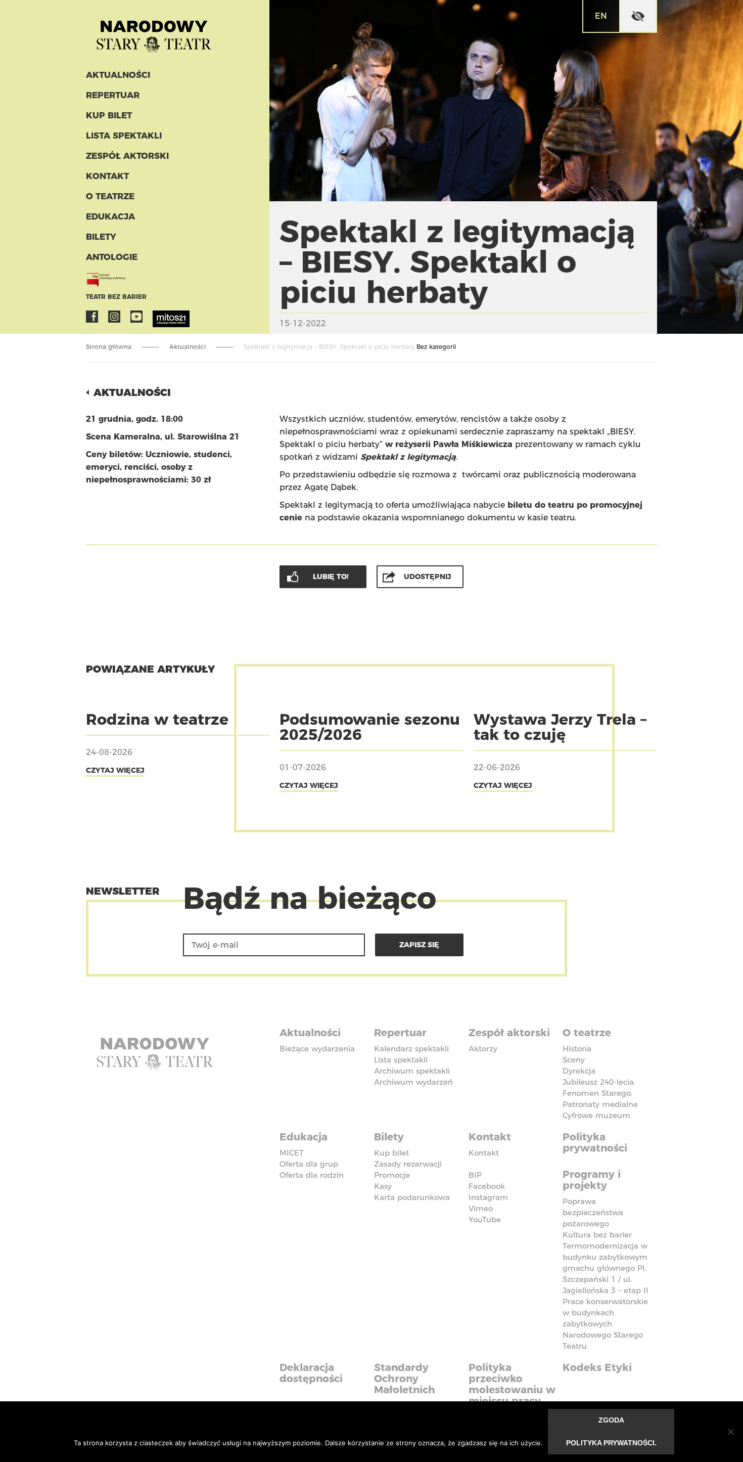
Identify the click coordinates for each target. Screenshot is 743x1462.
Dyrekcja (579, 1071)
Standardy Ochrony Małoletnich (404, 1378)
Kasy (383, 1186)
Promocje (392, 1175)
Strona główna (108, 346)
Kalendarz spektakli (411, 1048)
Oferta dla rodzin (312, 1175)
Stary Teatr (153, 32)
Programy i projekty (592, 1180)
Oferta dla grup (309, 1164)
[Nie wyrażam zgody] (730, 1432)
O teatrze (110, 196)
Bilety (101, 237)
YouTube (136, 317)
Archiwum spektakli (412, 1071)
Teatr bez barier (116, 296)
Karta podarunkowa (412, 1197)
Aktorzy (483, 1048)
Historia (577, 1048)
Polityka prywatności (595, 1142)
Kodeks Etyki (597, 1367)
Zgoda (611, 1420)
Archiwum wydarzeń (413, 1082)
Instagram (114, 317)
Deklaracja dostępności (311, 1373)
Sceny (574, 1060)
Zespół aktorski (127, 156)
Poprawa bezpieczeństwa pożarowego (593, 1212)
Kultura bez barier (597, 1234)
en (601, 16)
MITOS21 (159, 317)
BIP (475, 1175)
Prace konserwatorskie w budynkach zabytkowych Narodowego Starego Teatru (605, 1324)
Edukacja (110, 216)
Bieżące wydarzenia (317, 1048)
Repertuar (113, 95)
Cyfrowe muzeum (596, 1115)
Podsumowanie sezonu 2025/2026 (370, 727)
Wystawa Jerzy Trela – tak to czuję (560, 727)
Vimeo (481, 1208)
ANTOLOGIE (111, 257)
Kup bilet (109, 115)
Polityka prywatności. (611, 1443)
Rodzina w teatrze (157, 719)
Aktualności (118, 75)
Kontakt (107, 176)
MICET (292, 1153)
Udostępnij (427, 576)
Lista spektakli (124, 135)
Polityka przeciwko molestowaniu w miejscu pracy (512, 1384)
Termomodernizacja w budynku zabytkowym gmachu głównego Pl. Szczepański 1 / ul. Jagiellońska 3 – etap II (605, 1268)
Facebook (92, 317)
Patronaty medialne (600, 1104)
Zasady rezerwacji (408, 1164)
